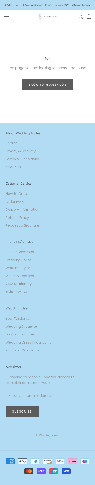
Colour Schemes (20, 251)
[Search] (81, 16)
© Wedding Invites (47, 435)
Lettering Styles (19, 259)
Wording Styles (18, 267)
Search (12, 143)
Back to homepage (47, 84)
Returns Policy (17, 217)
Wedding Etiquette (21, 326)
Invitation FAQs (18, 291)
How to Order (17, 193)
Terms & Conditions (22, 158)
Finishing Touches (20, 334)
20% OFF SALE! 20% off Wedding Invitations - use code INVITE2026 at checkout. (47, 5)
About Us (13, 167)
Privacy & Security (21, 151)
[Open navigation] (6, 16)
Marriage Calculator (22, 350)
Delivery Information (22, 209)
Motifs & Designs (20, 275)
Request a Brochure (22, 225)
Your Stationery (19, 283)
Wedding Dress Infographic (28, 342)
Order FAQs (15, 201)
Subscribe (22, 411)
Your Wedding (17, 318)
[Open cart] (89, 16)
